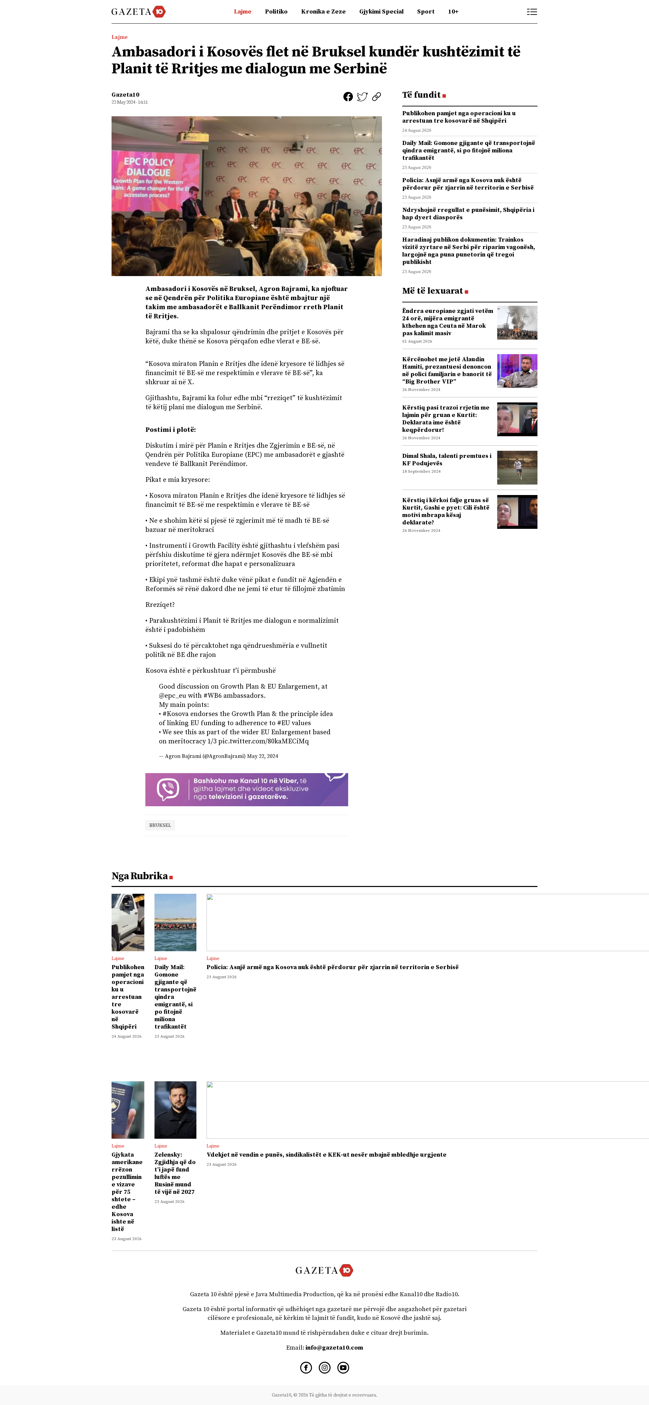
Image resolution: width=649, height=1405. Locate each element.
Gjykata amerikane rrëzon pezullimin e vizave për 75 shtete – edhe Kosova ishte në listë (127, 1192)
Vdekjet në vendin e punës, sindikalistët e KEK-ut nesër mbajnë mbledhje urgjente (327, 1155)
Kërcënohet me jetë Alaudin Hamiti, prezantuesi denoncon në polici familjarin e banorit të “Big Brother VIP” (447, 370)
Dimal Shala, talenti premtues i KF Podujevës (446, 459)
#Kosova (176, 714)
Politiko (276, 12)
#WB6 (212, 696)
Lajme (242, 12)
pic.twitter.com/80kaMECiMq (263, 741)
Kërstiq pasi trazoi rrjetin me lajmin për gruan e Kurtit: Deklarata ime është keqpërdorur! (445, 419)
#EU (283, 723)
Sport (426, 12)
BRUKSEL (160, 825)
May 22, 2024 (262, 756)
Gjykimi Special (381, 12)
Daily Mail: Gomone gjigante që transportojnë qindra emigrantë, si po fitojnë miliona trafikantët (468, 150)
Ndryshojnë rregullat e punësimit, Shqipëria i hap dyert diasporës (468, 213)
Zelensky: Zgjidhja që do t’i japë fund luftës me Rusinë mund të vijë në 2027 (175, 1173)
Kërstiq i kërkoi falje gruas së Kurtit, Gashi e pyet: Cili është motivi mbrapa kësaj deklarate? (445, 511)
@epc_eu (172, 696)
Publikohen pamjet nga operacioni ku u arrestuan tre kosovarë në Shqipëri (459, 117)
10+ (453, 12)
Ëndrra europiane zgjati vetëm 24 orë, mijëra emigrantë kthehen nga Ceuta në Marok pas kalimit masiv (447, 322)
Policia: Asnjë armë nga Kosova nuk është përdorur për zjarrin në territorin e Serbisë (468, 184)
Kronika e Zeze (323, 12)
